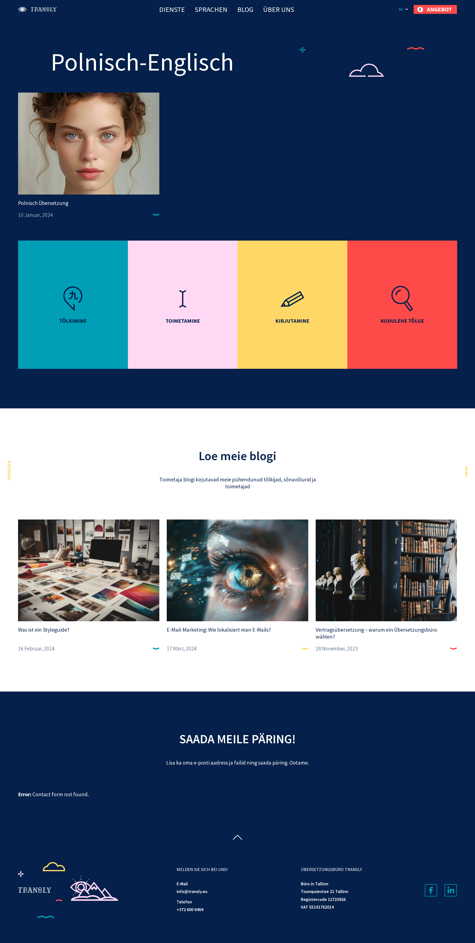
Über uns (278, 9)
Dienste (172, 9)
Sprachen (211, 9)
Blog (245, 9)
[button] (403, 9)
